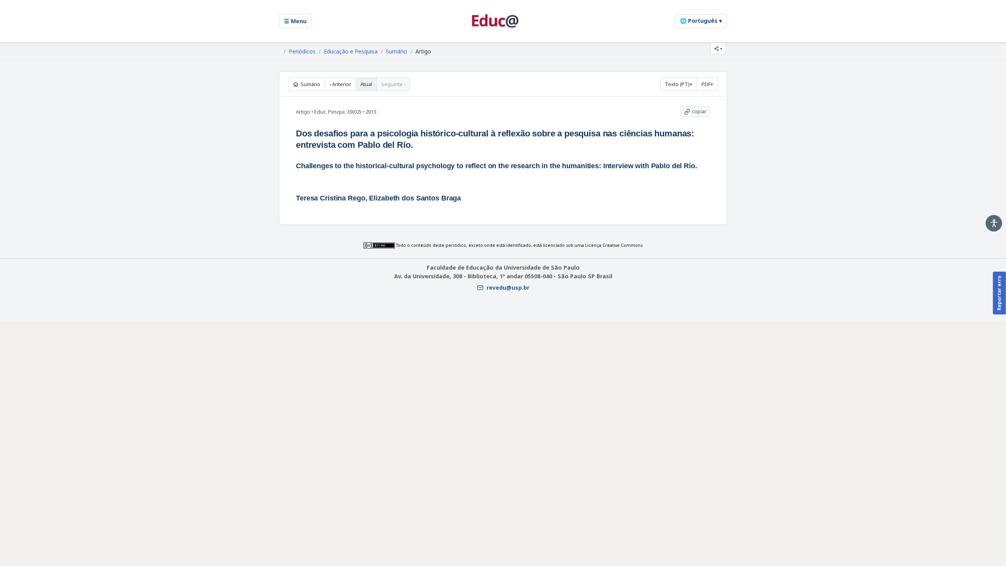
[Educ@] (495, 21)
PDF (705, 84)
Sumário (396, 51)
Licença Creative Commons (614, 245)
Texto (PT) (677, 84)
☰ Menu (295, 21)
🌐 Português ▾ (701, 20)
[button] (717, 48)
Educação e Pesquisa (351, 51)
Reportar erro (999, 293)
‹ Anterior (340, 84)
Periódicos (302, 51)
